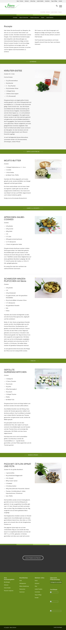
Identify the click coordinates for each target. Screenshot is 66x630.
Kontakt (60, 1)
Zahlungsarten (22, 583)
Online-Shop (32, 1)
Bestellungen (7, 582)
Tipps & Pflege (54, 1)
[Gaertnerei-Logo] (13, 6)
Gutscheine (47, 1)
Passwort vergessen (8, 590)
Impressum (22, 592)
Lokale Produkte (40, 1)
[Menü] (60, 6)
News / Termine (20, 1)
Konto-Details (7, 587)
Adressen (6, 585)
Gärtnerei (27, 1)
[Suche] (56, 6)
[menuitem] (20, 1)
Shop (36, 586)
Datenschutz (22, 589)
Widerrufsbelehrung (24, 586)
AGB (20, 580)
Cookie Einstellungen (58, 627)
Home (36, 580)
